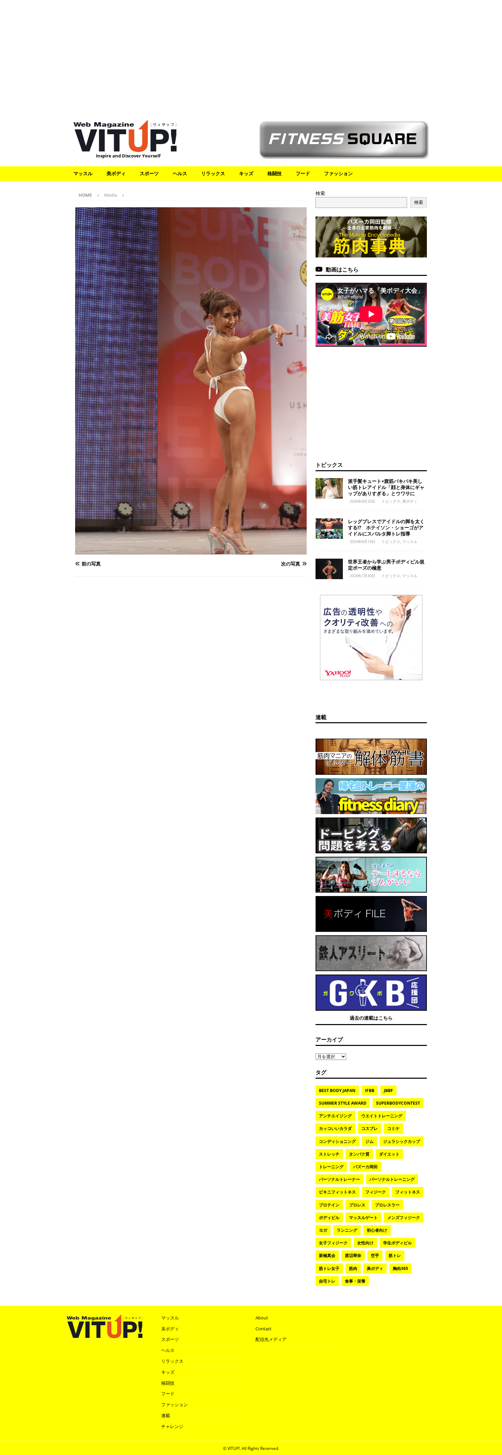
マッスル (83, 173)
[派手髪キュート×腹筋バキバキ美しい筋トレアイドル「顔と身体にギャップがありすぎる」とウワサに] (329, 488)
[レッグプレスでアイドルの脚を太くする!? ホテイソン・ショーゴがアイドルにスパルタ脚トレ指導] (329, 528)
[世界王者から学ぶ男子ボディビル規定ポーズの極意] (329, 569)
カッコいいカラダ (335, 1128)
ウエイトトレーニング (381, 1116)
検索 (320, 193)
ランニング (347, 1230)
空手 (375, 1255)
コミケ (393, 1128)
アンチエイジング (335, 1116)
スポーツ (149, 173)
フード (303, 173)
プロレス (357, 1205)
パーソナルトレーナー (339, 1179)
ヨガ (323, 1230)
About (261, 1318)
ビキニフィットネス (337, 1192)
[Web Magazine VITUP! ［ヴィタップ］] (125, 147)
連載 (321, 717)
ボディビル (329, 1217)
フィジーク (375, 1192)
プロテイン (329, 1205)
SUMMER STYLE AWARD (342, 1103)
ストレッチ (329, 1154)
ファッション (338, 173)
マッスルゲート (363, 1217)
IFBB (369, 1090)
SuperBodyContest (398, 1103)
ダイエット (389, 1154)
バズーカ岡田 (365, 1167)
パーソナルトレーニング (392, 1179)
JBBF (388, 1090)
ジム (369, 1141)
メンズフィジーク (403, 1217)
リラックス (213, 173)
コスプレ (369, 1128)
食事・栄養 (355, 1281)
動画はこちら (342, 269)
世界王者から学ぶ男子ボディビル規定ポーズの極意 (386, 564)
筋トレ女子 (329, 1268)
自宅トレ (327, 1281)
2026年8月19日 (362, 541)
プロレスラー (387, 1205)
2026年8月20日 (362, 501)
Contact (263, 1329)
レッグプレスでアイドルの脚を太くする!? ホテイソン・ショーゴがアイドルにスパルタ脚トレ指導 (386, 527)
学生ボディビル (397, 1243)
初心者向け (377, 1230)
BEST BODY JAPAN (337, 1090)
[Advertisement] (251, 56)
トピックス (329, 464)
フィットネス (407, 1192)
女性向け (365, 1243)
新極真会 (327, 1255)
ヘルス (180, 173)
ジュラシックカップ (401, 1141)
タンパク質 (359, 1154)
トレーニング (331, 1167)
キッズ (246, 173)
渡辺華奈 (353, 1255)
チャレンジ (172, 1426)
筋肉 (353, 1268)
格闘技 (274, 173)
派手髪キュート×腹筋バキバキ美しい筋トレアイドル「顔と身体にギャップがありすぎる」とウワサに (386, 487)
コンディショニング (337, 1141)
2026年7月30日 (362, 575)
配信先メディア (271, 1339)
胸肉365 (400, 1268)
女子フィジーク (333, 1243)
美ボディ (116, 173)
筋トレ (395, 1255)
